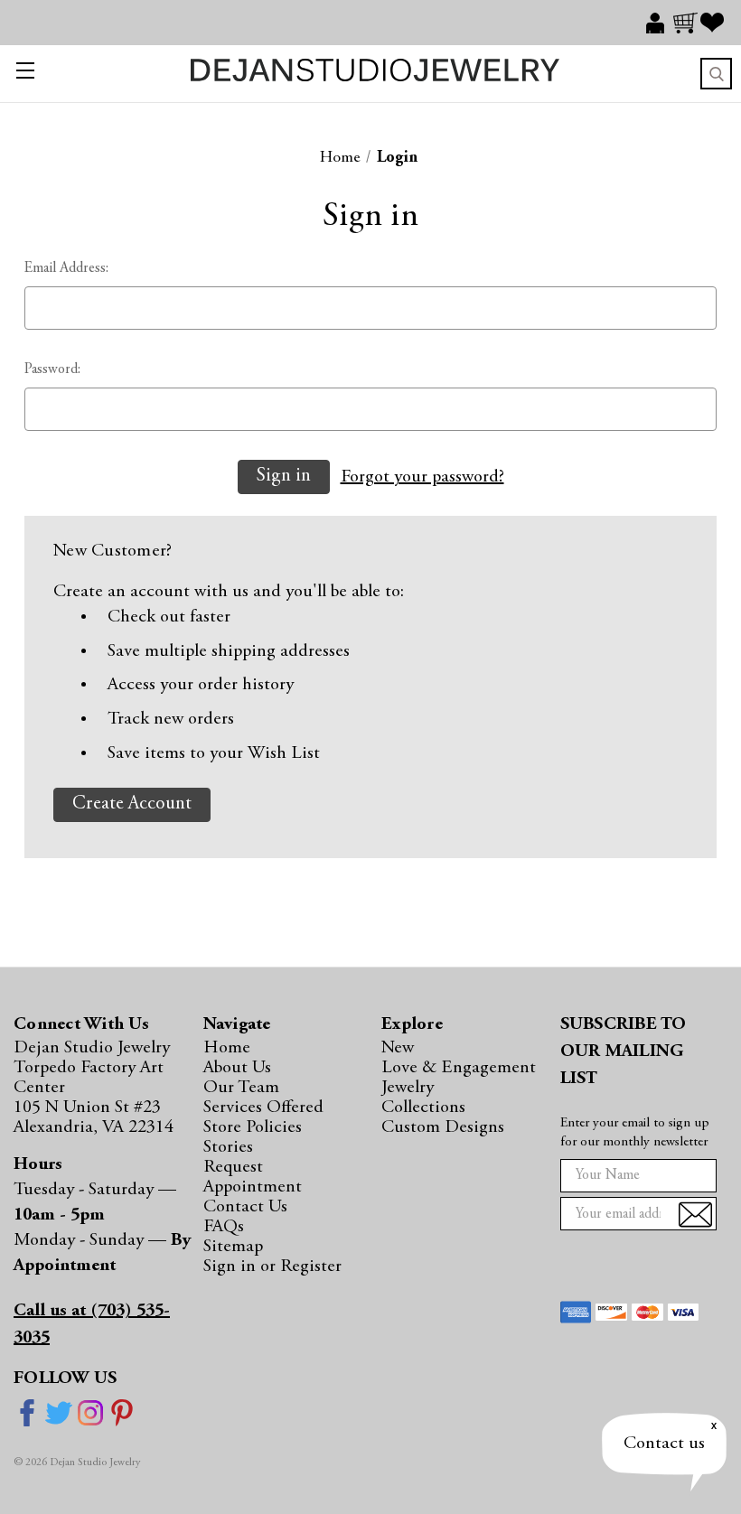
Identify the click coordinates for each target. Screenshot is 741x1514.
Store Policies (252, 1127)
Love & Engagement (458, 1068)
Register (311, 1266)
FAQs (223, 1227)
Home (226, 1048)
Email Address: (66, 268)
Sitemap (233, 1247)
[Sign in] (659, 22)
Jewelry (407, 1088)
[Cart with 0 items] (686, 22)
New (397, 1048)
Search (716, 73)
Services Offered (263, 1107)
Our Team (241, 1088)
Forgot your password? (422, 477)
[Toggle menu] (25, 73)
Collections (423, 1107)
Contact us (664, 1444)
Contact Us (245, 1207)
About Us (237, 1068)
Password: (52, 369)
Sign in (231, 1266)
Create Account (132, 804)
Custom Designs (442, 1127)
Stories (228, 1147)
